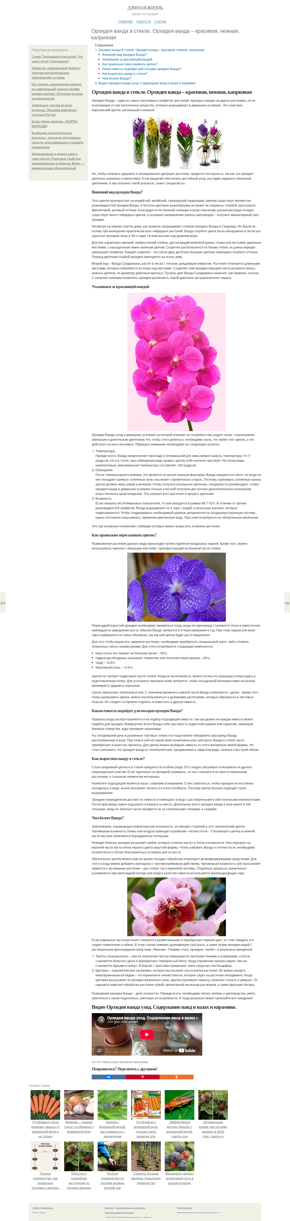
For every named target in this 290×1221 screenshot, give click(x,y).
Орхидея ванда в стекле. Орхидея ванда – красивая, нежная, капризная (151, 49)
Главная (125, 21)
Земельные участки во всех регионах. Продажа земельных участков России (54, 110)
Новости (143, 21)
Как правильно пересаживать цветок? (130, 64)
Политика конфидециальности (119, 1212)
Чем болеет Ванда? (116, 78)
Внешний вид (126, 1061)
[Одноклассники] (177, 1077)
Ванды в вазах (141, 1061)
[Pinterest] (143, 1077)
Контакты (109, 1207)
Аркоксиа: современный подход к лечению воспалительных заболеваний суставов (56, 72)
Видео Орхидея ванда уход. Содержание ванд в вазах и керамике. (147, 83)
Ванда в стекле (110, 1061)
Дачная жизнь (145, 7)
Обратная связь (184, 1207)
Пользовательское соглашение (130, 1207)
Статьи (160, 21)
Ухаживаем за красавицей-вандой (127, 59)
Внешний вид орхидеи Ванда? (124, 54)
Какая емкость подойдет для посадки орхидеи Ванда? (141, 68)
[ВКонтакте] (109, 1077)
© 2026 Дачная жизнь (43, 1207)
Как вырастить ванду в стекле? (125, 73)
